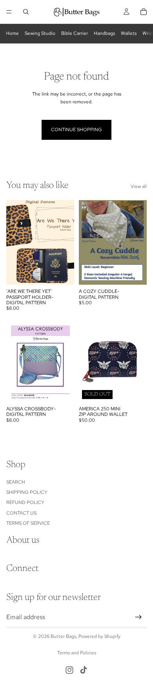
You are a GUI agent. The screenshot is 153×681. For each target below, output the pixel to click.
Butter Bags (63, 636)
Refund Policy (25, 502)
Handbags (104, 33)
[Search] (26, 11)
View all (139, 186)
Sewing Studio (40, 33)
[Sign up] (138, 617)
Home (12, 33)
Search (15, 482)
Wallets (129, 33)
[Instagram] (69, 670)
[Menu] (9, 12)
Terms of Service (28, 523)
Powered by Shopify (99, 636)
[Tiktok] (83, 670)
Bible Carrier (74, 33)
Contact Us (21, 513)
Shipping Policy (26, 492)
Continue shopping (76, 129)
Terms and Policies (76, 653)
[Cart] (143, 11)
